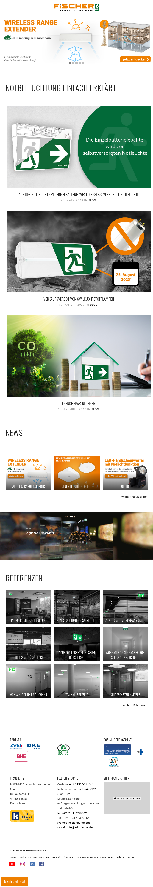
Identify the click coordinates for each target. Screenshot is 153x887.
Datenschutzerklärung (20, 857)
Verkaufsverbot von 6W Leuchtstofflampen (78, 299)
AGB (48, 857)
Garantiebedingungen (63, 857)
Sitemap (131, 857)
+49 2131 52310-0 (81, 784)
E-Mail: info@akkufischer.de (75, 827)
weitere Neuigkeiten (134, 496)
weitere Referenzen (135, 705)
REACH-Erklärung (117, 857)
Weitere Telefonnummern (73, 822)
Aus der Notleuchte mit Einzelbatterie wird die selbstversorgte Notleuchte (78, 194)
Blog (92, 200)
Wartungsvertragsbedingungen (90, 857)
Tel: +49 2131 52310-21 (72, 813)
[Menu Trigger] (146, 8)
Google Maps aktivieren (127, 798)
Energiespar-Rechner (78, 403)
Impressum (38, 857)
